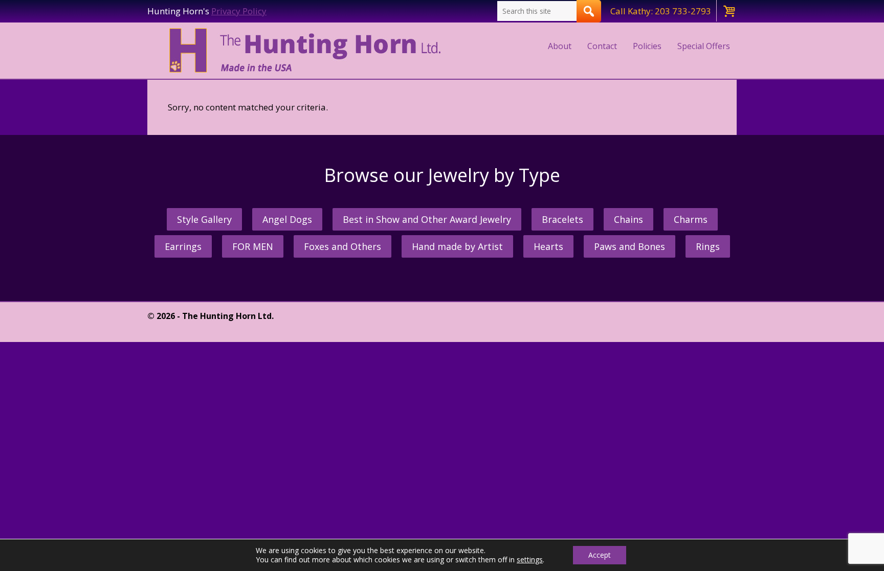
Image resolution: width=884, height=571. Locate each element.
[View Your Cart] (728, 10)
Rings (708, 246)
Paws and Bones (629, 246)
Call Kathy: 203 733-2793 (660, 11)
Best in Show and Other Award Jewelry (427, 219)
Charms (691, 219)
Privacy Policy (239, 11)
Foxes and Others (342, 246)
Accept (599, 555)
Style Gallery (204, 219)
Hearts (548, 246)
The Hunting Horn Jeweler (307, 50)
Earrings (183, 246)
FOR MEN (252, 246)
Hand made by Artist (457, 246)
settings (530, 559)
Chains (628, 219)
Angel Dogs (287, 219)
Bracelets (562, 219)
